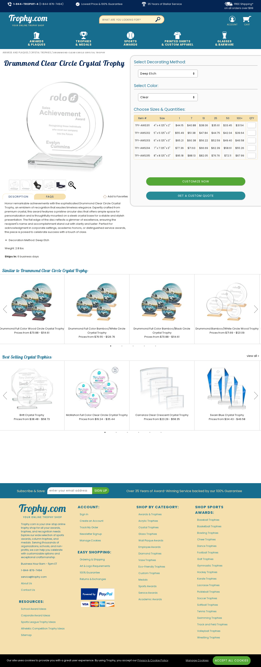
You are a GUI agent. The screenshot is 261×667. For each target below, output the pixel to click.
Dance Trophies (207, 546)
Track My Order (89, 527)
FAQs (50, 197)
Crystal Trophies (148, 527)
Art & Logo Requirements (95, 566)
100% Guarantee (90, 572)
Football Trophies (207, 552)
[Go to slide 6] (161, 432)
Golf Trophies (205, 559)
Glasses (224, 43)
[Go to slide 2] (122, 346)
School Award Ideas (33, 609)
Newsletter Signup (91, 534)
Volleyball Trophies (208, 631)
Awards (36, 43)
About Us (26, 583)
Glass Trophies (147, 534)
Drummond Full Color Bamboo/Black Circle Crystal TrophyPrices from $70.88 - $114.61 (162, 333)
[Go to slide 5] (156, 346)
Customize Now (195, 181)
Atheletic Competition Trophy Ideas (43, 628)
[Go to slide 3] (133, 346)
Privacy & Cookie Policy (152, 660)
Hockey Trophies (207, 572)
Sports (130, 43)
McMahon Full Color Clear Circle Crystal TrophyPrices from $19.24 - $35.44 (97, 417)
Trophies (83, 43)
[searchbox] (131, 19)
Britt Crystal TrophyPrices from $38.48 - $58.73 (32, 417)
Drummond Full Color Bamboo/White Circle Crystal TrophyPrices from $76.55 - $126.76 (96, 333)
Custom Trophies (149, 573)
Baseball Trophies (208, 520)
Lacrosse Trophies (208, 585)
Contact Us (28, 590)
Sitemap (26, 635)
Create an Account (91, 521)
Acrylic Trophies (148, 521)
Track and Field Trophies (212, 624)
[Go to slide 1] (111, 346)
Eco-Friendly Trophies (151, 566)
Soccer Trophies (207, 598)
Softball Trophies (207, 605)
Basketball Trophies (209, 526)
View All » (253, 356)
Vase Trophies (147, 560)
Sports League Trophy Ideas (38, 622)
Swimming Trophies (209, 618)
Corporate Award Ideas (35, 615)
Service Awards (148, 592)
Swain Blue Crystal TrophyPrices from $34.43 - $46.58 (227, 417)
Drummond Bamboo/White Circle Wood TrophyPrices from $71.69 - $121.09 (227, 331)
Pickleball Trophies (208, 591)
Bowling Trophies (207, 533)
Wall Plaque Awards (150, 540)
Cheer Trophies (206, 539)
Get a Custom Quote (196, 196)
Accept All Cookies (231, 660)
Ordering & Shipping (92, 559)
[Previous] (5, 309)
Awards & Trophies (150, 514)
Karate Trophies (207, 578)
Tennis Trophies (207, 611)
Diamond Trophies (149, 553)
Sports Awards (147, 586)
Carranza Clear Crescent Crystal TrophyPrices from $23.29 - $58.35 (161, 417)
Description (18, 197)
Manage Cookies (90, 540)
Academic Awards (150, 599)
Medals (143, 579)
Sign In (84, 514)
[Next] (256, 309)
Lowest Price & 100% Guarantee (102, 4)
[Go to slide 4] (144, 346)
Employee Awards (149, 547)
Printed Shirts (177, 43)
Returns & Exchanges (93, 579)
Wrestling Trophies (208, 637)
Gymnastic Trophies (209, 565)
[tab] (18, 196)
